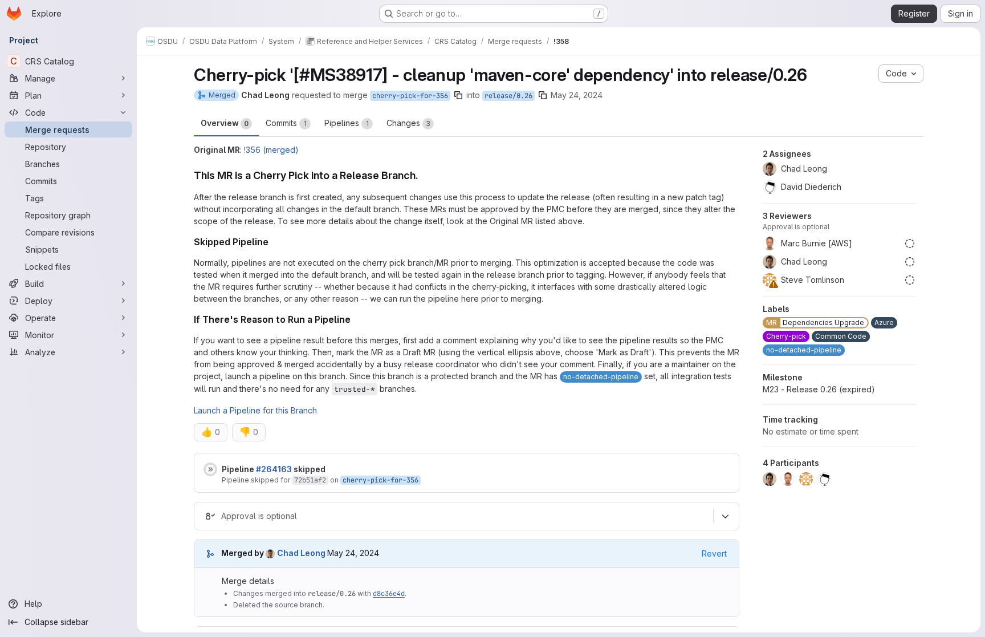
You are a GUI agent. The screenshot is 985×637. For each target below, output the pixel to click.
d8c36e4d (389, 593)
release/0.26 (508, 95)
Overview (225, 123)
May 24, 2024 (577, 95)
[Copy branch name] (458, 95)
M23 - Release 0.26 (819, 389)
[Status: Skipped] (210, 469)
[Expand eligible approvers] (725, 516)
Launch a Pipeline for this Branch (255, 410)
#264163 (274, 469)
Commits (286, 123)
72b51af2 (310, 480)
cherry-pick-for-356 (410, 95)
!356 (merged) (271, 150)
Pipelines (346, 123)
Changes (408, 123)
